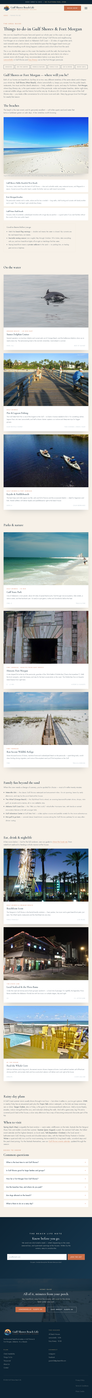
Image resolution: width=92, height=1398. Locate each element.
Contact (6, 1368)
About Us (7, 1364)
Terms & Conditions (82, 1386)
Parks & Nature (39, 67)
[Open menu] (85, 8)
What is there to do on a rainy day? (19, 1203)
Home (6, 15)
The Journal (7, 1361)
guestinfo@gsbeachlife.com (57, 1361)
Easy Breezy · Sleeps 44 (62, 1309)
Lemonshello (8, 60)
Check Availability (9, 1354)
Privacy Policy (80, 1380)
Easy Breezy (32, 60)
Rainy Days (81, 67)
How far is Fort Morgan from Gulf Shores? (22, 1178)
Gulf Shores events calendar (59, 1141)
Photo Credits (80, 1391)
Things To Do (8, 1357)
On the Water (22, 67)
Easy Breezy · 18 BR (55, 1341)
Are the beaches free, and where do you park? (24, 1187)
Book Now (72, 8)
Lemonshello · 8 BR (55, 1338)
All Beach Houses (54, 1334)
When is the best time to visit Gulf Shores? (22, 1162)
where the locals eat (59, 842)
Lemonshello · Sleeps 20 (30, 1309)
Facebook (52, 1357)
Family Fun (54, 67)
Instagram (52, 1354)
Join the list (76, 1257)
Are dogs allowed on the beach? (18, 1195)
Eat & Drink (67, 67)
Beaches (8, 67)
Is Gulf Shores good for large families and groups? (25, 1170)
